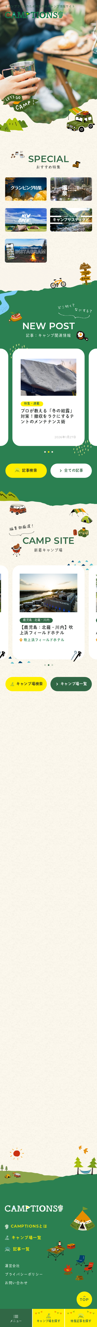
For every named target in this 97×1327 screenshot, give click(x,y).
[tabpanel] (48, 397)
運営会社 (12, 1266)
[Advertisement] (48, 924)
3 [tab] (52, 452)
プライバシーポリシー (24, 1274)
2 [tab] (48, 452)
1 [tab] (45, 452)
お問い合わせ (16, 1283)
